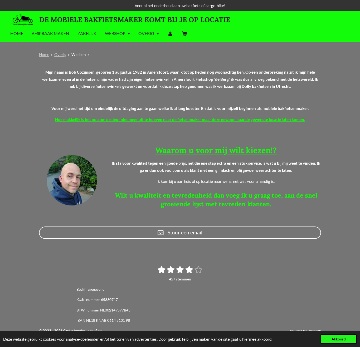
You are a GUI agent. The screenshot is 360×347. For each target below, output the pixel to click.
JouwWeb (314, 331)
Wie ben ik (80, 54)
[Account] (170, 33)
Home (44, 54)
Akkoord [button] (339, 339)
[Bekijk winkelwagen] (184, 33)
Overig (60, 54)
